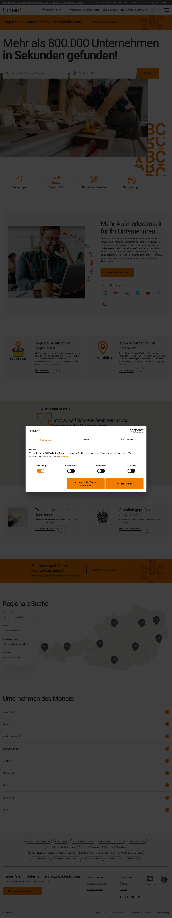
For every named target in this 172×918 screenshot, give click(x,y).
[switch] (71, 471)
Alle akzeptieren (124, 483)
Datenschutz (63, 456)
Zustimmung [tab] (46, 440)
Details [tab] (86, 439)
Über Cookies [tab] (126, 439)
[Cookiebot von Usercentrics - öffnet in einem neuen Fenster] (132, 431)
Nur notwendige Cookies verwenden (85, 483)
